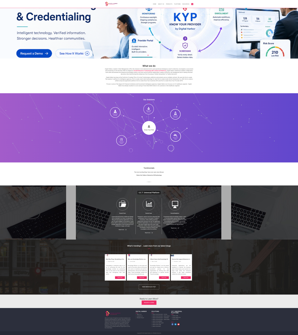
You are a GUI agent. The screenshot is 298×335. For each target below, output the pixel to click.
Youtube (178, 324)
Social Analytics (176, 317)
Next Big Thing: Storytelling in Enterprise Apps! (119, 259)
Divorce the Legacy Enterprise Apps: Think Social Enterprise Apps (190, 259)
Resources (185, 4)
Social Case (175, 315)
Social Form (175, 319)
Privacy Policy (140, 317)
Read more (121, 229)
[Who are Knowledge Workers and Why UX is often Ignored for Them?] (128, 255)
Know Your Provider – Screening (161, 317)
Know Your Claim (157, 324)
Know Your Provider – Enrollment (161, 316)
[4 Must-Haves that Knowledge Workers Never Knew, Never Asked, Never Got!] (150, 255)
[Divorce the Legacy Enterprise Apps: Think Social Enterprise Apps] (172, 255)
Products (169, 4)
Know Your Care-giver (158, 322)
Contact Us (140, 316)
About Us (161, 4)
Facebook (172, 324)
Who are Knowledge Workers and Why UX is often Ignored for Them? (147, 259)
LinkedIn (175, 324)
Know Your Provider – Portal (160, 314)
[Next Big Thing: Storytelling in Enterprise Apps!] (106, 255)
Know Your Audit (157, 326)
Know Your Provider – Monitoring (161, 319)
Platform (177, 4)
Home (154, 4)
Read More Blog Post (149, 287)
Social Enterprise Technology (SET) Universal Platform (150, 70)
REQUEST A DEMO (149, 302)
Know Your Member (157, 321)
